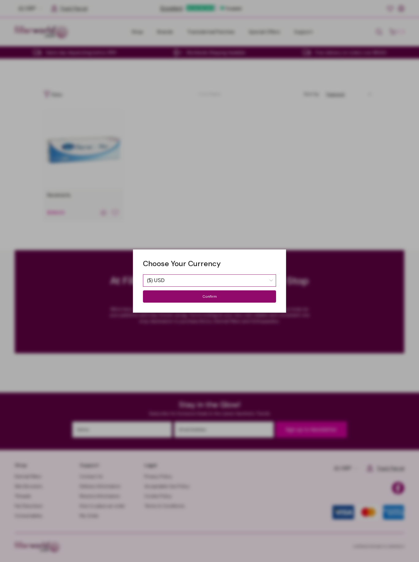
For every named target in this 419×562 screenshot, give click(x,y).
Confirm (209, 296)
